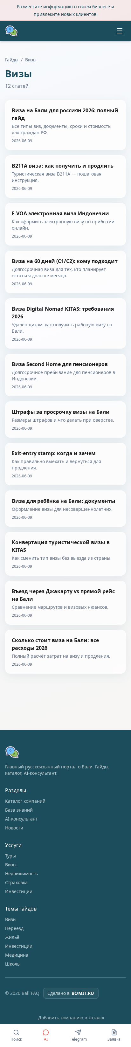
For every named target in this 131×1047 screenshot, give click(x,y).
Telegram (78, 1039)
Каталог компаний (25, 801)
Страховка (16, 882)
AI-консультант (21, 819)
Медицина (16, 955)
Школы (13, 964)
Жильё (12, 937)
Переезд (14, 928)
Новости (14, 828)
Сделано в (70, 993)
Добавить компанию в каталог (71, 1018)
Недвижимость (21, 873)
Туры (10, 856)
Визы (11, 865)
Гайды (11, 60)
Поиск (16, 1039)
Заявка (114, 1039)
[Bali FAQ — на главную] (11, 30)
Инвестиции (18, 891)
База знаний (19, 810)
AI (46, 1039)
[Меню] (119, 30)
